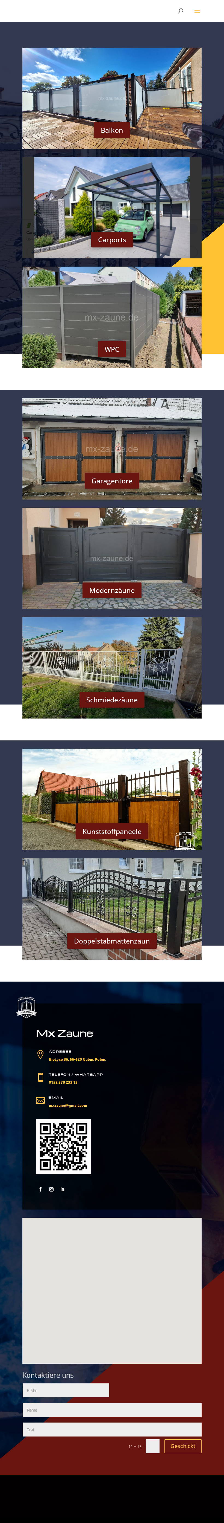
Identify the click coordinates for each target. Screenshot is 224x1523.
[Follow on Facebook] (40, 1189)
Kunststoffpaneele (112, 831)
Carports (112, 239)
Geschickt (183, 1446)
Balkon (112, 130)
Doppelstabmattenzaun (112, 940)
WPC (112, 349)
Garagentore (112, 480)
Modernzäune (112, 590)
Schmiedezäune (112, 699)
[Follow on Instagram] (51, 1189)
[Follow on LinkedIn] (62, 1189)
